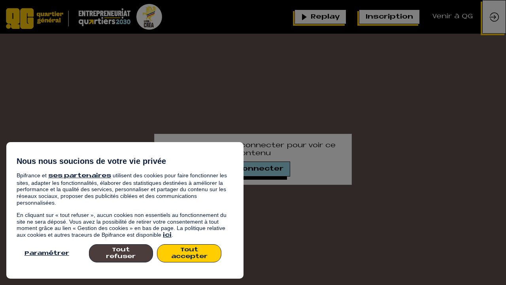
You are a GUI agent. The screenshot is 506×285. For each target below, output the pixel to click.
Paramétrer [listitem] (47, 253)
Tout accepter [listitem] (189, 253)
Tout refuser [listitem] (121, 253)
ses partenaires (79, 176)
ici (167, 235)
